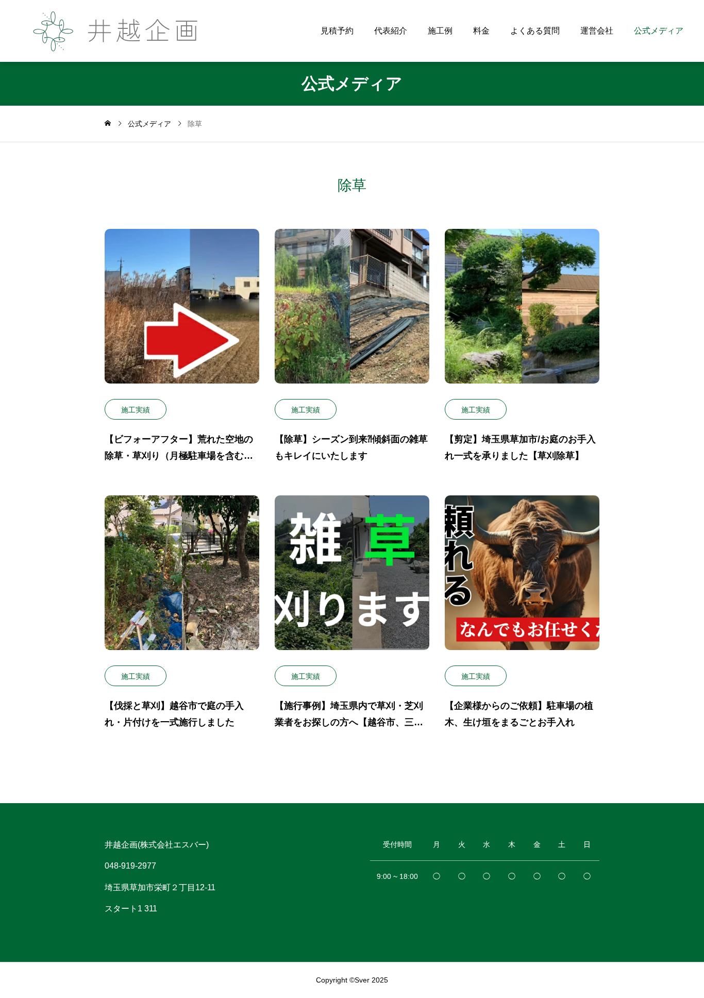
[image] (182, 314)
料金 (481, 30)
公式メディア (658, 30)
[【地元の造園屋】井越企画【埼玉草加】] (122, 31)
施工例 (440, 30)
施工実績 (135, 410)
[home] (108, 124)
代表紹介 (390, 30)
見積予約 (337, 30)
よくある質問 (535, 30)
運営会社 (596, 30)
